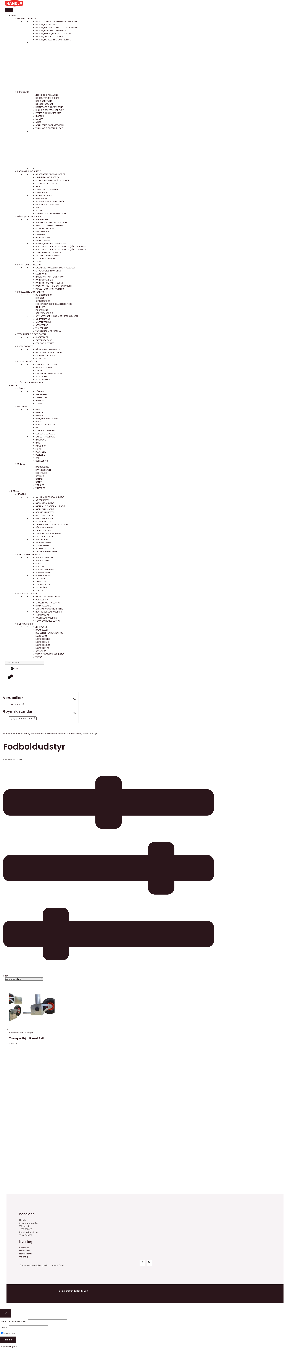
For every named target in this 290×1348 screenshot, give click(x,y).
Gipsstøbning (42, 301)
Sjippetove (41, 581)
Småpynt (39, 210)
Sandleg (39, 476)
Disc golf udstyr (44, 515)
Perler (38, 370)
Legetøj (39, 116)
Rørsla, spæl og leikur (29, 554)
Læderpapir (41, 273)
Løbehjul (40, 400)
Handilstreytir (25, 1253)
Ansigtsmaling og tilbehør (49, 225)
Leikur (14, 385)
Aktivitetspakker (44, 557)
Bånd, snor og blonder (47, 349)
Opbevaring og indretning (49, 608)
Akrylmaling (41, 219)
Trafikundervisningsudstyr (49, 654)
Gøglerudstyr (42, 572)
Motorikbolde (42, 639)
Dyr (37, 427)
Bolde (38, 563)
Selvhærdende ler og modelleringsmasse (56, 316)
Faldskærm (41, 636)
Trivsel (39, 657)
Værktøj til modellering (48, 331)
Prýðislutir (23, 92)
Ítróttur (22, 494)
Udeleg (39, 479)
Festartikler (41, 337)
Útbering (23, 1256)
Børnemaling (42, 231)
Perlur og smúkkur (27, 361)
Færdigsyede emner (45, 355)
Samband (24, 1247)
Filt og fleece (42, 358)
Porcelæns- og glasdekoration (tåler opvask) (60, 249)
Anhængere (41, 394)
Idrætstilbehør (43, 530)
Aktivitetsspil (42, 560)
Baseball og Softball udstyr (50, 506)
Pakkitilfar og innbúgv (47, 177)
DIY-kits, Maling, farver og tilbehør (53, 33)
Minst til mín (9, 1333)
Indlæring (40, 445)
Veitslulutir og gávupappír (31, 334)
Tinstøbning (41, 328)
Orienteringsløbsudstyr (48, 533)
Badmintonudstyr (44, 503)
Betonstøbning (43, 295)
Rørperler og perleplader (48, 373)
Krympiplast (41, 192)
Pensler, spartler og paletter (50, 243)
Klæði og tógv (25, 346)
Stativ (38, 403)
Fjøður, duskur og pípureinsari (52, 180)
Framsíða (8, 733)
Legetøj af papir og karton (49, 276)
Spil (37, 457)
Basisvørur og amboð (29, 171)
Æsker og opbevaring (46, 95)
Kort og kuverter (44, 343)
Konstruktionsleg (45, 430)
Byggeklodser (42, 467)
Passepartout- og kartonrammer (53, 285)
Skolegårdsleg (43, 587)
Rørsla (15, 491)
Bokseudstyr (42, 599)
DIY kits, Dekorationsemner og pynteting (56, 21)
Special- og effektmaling (48, 255)
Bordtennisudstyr (45, 512)
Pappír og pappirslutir (29, 264)
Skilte (38, 122)
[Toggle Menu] (9, 10)
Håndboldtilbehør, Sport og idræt (64, 733)
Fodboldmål (15, 704)
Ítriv (13, 15)
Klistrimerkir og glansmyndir (50, 213)
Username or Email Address (13, 1321)
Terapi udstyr (42, 614)
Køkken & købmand (45, 433)
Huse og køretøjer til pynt (49, 110)
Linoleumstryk (42, 237)
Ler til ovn (40, 307)
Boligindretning (43, 101)
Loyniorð (4, 1327)
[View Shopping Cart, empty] (9, 677)
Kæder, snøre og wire (46, 364)
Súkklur (21, 388)
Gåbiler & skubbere (45, 436)
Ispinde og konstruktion (48, 189)
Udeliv (38, 482)
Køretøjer (41, 473)
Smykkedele (41, 376)
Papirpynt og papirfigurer (49, 282)
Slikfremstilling (43, 322)
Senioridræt (41, 539)
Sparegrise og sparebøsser (50, 125)
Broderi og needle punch (48, 352)
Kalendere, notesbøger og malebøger (55, 267)
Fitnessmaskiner (43, 605)
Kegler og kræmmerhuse (48, 113)
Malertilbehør (42, 240)
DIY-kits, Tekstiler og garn (49, 36)
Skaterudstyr (42, 584)
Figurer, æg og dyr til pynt (49, 107)
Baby (37, 409)
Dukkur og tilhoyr (45, 424)
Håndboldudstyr (44, 527)
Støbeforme (41, 325)
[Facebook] (142, 1263)
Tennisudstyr (42, 545)
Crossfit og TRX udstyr (47, 602)
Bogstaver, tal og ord (47, 98)
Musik (38, 448)
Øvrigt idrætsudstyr (46, 551)
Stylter (39, 590)
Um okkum (24, 1250)
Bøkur (38, 421)
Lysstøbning (41, 310)
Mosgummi (41, 198)
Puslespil (40, 454)
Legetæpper (41, 439)
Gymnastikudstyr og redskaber (52, 524)
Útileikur (21, 464)
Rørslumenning (25, 623)
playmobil (40, 451)
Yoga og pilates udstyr (47, 620)
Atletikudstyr (42, 500)
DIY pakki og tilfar (26, 18)
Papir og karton (44, 279)
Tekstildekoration (45, 258)
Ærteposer (41, 626)
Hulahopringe (42, 575)
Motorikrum (42, 642)
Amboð (39, 186)
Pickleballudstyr (44, 536)
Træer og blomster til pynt (49, 128)
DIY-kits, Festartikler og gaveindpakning (56, 27)
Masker (39, 119)
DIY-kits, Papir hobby (46, 24)
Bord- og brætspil (45, 569)
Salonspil (40, 578)
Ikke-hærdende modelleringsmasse (53, 304)
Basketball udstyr (44, 509)
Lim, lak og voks (43, 195)
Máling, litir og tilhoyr (29, 216)
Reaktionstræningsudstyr (49, 611)
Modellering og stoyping (30, 291)
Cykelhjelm (41, 397)
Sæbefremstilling (44, 313)
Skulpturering (42, 319)
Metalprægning (43, 367)
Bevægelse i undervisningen (49, 633)
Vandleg (39, 485)
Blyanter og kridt (44, 228)
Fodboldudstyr (43, 521)
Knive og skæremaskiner (48, 270)
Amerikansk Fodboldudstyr (49, 497)
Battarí (39, 415)
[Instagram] (149, 1263)
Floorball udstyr (44, 518)
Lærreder (40, 234)
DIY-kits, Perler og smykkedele (50, 30)
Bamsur (39, 412)
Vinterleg (40, 488)
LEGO (37, 442)
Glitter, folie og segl (46, 183)
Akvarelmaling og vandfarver (51, 222)
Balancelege (41, 630)
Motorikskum (42, 645)
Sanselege (40, 651)
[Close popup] (5, 1313)
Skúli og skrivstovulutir (30, 382)
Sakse (38, 207)
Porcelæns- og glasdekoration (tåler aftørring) (61, 246)
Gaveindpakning (43, 340)
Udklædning (41, 460)
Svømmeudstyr (43, 542)
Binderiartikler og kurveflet (50, 174)
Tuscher (39, 261)
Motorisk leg (42, 648)
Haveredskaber (43, 470)
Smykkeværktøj (43, 379)
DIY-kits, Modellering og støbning (53, 39)
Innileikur (22, 406)
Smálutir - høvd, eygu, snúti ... (50, 201)
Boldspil (39, 566)
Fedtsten (40, 298)
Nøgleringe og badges (47, 204)
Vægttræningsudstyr (46, 617)
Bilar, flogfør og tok (46, 418)
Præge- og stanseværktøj (49, 288)
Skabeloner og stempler (48, 252)
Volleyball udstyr (44, 548)
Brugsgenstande (44, 104)
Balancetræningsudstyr (48, 596)
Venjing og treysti (27, 593)
